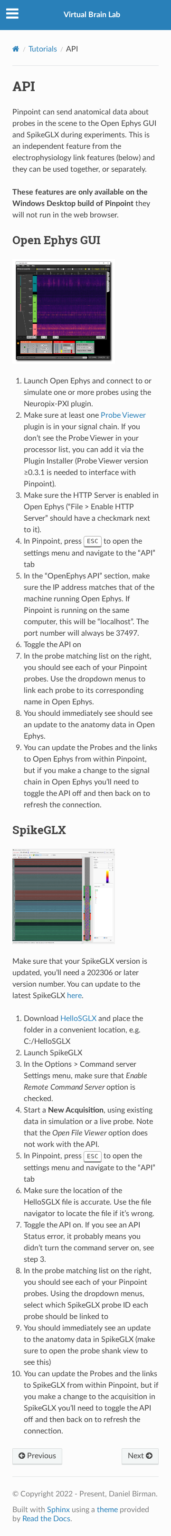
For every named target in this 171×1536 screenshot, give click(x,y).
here (74, 996)
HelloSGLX (78, 1018)
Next (137, 1456)
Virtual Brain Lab (92, 15)
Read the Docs (46, 1519)
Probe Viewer (123, 415)
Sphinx (58, 1510)
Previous (40, 1456)
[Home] (15, 49)
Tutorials (42, 49)
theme (107, 1510)
